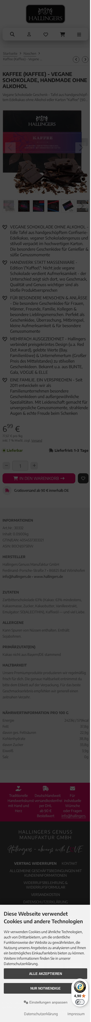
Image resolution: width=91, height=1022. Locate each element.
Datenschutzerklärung (41, 1014)
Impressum (76, 1014)
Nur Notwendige (45, 988)
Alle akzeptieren (45, 974)
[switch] (79, 1002)
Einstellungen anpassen (47, 1002)
